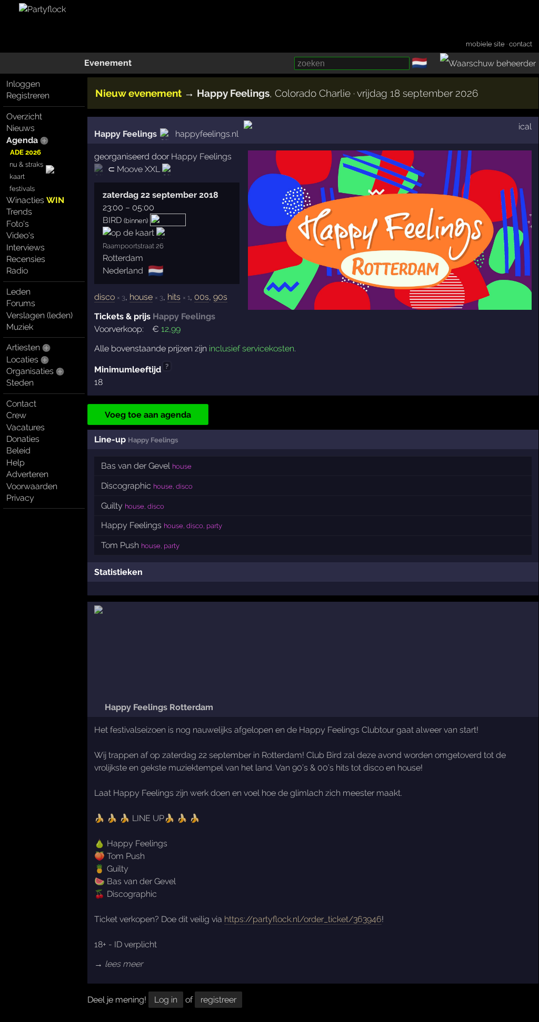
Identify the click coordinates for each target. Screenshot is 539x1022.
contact (520, 44)
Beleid (18, 451)
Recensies (25, 259)
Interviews (25, 247)
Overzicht (24, 117)
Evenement (108, 63)
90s (220, 297)
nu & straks (26, 164)
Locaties (22, 360)
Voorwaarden (31, 486)
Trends (19, 212)
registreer (218, 1000)
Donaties (22, 439)
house (141, 297)
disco (104, 297)
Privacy (20, 498)
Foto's (17, 224)
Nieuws (20, 128)
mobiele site (485, 44)
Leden (18, 292)
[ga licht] (434, 63)
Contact (21, 404)
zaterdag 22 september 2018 (160, 195)
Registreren (27, 95)
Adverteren (27, 474)
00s (201, 297)
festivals (22, 189)
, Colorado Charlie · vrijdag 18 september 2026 (337, 93)
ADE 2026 (25, 152)
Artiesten (23, 347)
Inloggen (23, 84)
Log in (165, 1000)
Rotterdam (123, 258)
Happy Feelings (125, 134)
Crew (16, 415)
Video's (20, 235)
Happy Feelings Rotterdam (158, 707)
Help (15, 463)
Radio (17, 271)
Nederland (123, 271)
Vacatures (25, 427)
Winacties (35, 200)
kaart (17, 176)
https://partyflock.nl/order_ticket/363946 (303, 919)
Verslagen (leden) (39, 315)
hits (174, 297)
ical (525, 126)
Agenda (22, 140)
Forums (20, 303)
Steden (20, 383)
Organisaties (30, 371)
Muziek (19, 327)
